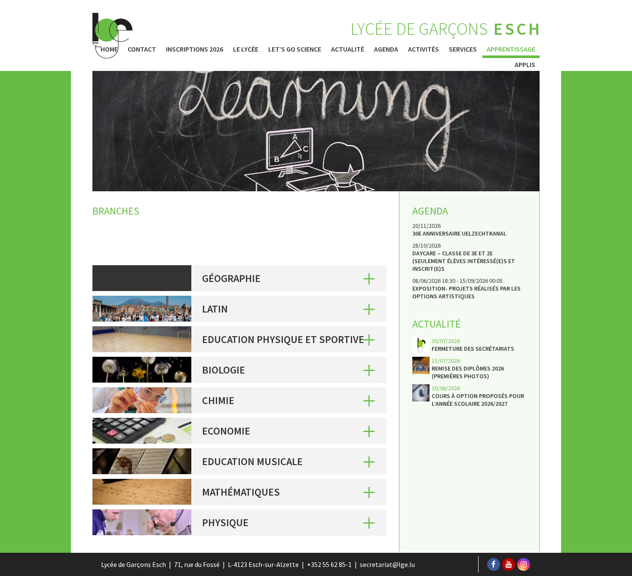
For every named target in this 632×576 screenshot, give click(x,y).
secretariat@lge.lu (387, 564)
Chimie (218, 400)
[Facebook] (493, 564)
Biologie (223, 370)
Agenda (386, 49)
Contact (142, 49)
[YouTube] (508, 564)
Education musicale (252, 461)
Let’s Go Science (294, 49)
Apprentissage (511, 49)
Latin (215, 309)
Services (463, 49)
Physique (225, 522)
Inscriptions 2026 (194, 49)
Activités (423, 49)
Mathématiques (241, 492)
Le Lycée (245, 49)
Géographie (231, 278)
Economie (226, 431)
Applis (525, 64)
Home (109, 49)
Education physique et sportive (283, 339)
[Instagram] (523, 564)
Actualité (347, 49)
